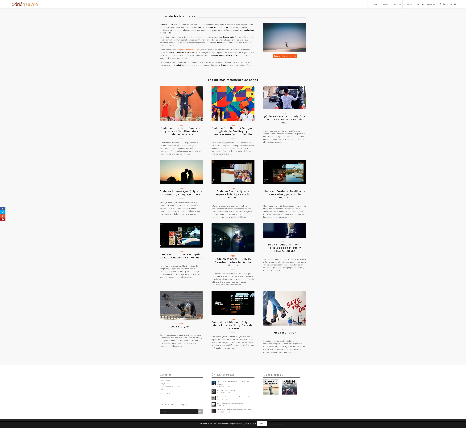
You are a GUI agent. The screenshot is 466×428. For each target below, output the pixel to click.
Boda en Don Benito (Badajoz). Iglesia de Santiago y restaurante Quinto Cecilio (233, 131)
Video (181, 125)
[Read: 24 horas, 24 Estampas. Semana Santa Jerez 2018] (214, 411)
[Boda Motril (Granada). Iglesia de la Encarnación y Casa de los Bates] (233, 303)
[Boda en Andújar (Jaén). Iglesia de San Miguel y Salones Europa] (284, 230)
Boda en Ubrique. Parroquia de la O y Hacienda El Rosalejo (181, 256)
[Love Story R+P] (181, 305)
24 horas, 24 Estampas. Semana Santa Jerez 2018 (234, 410)
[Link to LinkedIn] (444, 4)
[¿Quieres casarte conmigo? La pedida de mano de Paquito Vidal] (284, 97)
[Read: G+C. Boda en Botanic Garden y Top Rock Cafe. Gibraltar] (214, 383)
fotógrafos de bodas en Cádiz (188, 50)
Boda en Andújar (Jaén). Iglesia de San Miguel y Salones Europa (284, 248)
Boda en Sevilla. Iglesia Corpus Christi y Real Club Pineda (233, 194)
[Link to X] (447, 4)
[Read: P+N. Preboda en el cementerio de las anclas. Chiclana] (214, 398)
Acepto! (262, 423)
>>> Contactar (165, 393)
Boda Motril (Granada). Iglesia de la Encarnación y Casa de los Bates (233, 325)
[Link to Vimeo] (451, 4)
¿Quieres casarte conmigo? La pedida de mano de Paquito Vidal (285, 119)
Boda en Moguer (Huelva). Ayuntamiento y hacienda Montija (233, 262)
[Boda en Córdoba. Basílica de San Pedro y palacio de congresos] (284, 172)
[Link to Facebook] (440, 4)
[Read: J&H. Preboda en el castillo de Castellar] (214, 404)
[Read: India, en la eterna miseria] (214, 391)
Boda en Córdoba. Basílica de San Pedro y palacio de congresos (284, 194)
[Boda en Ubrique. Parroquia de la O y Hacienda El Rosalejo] (181, 235)
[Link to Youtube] (455, 4)
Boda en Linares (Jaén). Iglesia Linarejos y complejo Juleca (181, 193)
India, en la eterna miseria (226, 390)
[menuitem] (373, 4)
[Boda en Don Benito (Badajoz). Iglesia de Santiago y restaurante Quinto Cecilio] (233, 103)
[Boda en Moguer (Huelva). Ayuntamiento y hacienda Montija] (233, 237)
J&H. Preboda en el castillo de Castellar (230, 403)
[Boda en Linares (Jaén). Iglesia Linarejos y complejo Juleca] (181, 172)
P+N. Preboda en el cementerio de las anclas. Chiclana (235, 397)
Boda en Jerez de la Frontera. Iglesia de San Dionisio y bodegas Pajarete (181, 131)
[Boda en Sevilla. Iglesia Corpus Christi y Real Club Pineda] (233, 172)
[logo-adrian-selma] (25, 4)
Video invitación (284, 332)
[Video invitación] (284, 308)
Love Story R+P (181, 326)
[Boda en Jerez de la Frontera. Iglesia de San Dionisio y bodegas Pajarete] (181, 103)
